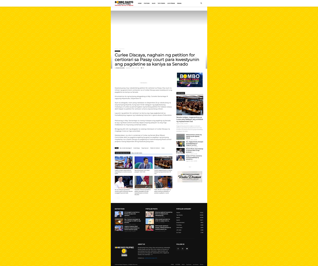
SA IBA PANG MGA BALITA (122, 153)
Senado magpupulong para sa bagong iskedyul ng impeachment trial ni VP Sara (163, 172)
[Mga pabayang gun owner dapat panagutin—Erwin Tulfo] (144, 162)
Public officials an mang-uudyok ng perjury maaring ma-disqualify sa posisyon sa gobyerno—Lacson (162, 191)
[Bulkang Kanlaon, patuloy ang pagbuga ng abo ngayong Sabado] (180, 137)
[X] (182, 248)
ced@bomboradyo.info (150, 258)
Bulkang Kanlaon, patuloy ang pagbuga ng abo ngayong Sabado (194, 136)
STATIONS (147, 3)
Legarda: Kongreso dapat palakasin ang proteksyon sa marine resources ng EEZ (123, 172)
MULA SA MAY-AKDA (136, 153)
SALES (153, 3)
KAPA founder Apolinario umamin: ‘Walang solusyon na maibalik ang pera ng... (163, 227)
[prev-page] (116, 198)
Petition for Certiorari (155, 148)
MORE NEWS (180, 93)
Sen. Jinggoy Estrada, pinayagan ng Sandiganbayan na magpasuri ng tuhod (194, 143)
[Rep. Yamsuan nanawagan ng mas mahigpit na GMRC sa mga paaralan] (119, 221)
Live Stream (171, 3)
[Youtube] (187, 248)
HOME (140, 3)
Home (116, 48)
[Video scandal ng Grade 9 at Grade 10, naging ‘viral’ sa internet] (150, 221)
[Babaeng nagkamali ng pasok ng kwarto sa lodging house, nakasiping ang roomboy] (150, 214)
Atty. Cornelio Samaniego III (126, 148)
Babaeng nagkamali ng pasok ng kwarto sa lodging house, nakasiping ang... (163, 214)
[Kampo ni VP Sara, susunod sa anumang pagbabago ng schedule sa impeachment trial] (180, 158)
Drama (179, 3)
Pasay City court (145, 148)
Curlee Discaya (136, 148)
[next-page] (118, 198)
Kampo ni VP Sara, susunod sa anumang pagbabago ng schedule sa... (194, 157)
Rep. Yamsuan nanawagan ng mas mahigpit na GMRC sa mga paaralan (132, 221)
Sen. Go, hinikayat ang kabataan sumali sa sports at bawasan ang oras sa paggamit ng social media (124, 191)
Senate (163, 148)
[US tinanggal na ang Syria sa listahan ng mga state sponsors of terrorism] (119, 214)
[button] (201, 3)
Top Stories (161, 3)
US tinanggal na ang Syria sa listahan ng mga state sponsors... (131, 214)
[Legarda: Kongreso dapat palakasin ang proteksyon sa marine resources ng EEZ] (124, 162)
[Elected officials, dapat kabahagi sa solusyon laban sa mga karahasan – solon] (180, 151)
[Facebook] (178, 248)
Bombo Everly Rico (120, 68)
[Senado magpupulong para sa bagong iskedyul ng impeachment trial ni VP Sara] (163, 162)
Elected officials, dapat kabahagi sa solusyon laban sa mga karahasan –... (194, 150)
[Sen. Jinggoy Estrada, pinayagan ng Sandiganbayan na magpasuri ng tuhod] (180, 144)
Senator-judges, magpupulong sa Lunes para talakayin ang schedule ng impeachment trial (189, 119)
